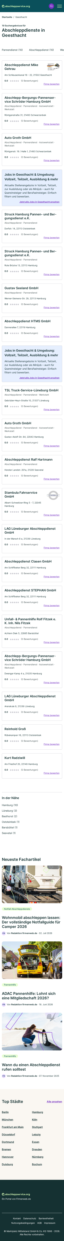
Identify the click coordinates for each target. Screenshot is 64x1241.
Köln (34, 1119)
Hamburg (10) (10, 805)
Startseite (7, 17)
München (7, 1119)
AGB (39, 1223)
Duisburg (7, 1164)
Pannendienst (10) (12, 49)
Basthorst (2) (9, 816)
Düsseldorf (8, 1134)
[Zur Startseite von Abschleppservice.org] (16, 6)
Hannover (8, 1156)
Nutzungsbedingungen (23, 1223)
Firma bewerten (51, 84)
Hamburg (37, 1112)
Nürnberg (37, 1156)
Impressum (49, 1223)
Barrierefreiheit (46, 1218)
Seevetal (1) (9, 833)
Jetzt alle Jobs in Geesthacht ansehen (39, 201)
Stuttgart (37, 1127)
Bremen (6, 1149)
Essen (35, 1141)
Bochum (37, 1164)
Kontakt (17, 1218)
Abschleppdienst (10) (41, 49)
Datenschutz (29, 1218)
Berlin (5, 1112)
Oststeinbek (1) (11, 821)
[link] (32, 74)
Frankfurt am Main (13, 1127)
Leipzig (36, 1134)
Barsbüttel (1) (10, 827)
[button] (51, 6)
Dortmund (8, 1141)
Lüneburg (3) (9, 810)
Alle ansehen (54, 1101)
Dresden (37, 1149)
